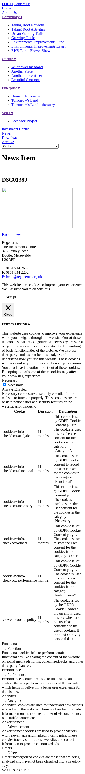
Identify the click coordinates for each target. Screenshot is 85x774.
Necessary (15, 385)
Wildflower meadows (27, 67)
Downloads (10, 138)
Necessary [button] (9, 380)
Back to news (12, 234)
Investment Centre (15, 129)
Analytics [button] (9, 696)
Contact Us (22, 4)
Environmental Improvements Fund (37, 42)
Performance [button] (11, 670)
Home (6, 8)
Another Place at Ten (27, 75)
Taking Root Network (27, 25)
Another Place (22, 71)
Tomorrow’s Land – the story (33, 105)
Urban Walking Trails (27, 34)
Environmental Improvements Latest (38, 46)
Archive (8, 142)
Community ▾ (12, 17)
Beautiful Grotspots (25, 80)
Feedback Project (24, 121)
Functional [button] (10, 644)
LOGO (7, 4)
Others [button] (7, 748)
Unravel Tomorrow (25, 96)
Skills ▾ (7, 113)
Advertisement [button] (13, 722)
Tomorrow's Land (24, 100)
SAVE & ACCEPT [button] (16, 770)
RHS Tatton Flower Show (31, 51)
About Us (9, 12)
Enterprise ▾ (11, 88)
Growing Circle (23, 38)
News (6, 133)
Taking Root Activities (28, 29)
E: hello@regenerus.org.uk (22, 277)
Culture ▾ (9, 59)
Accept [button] (10, 297)
